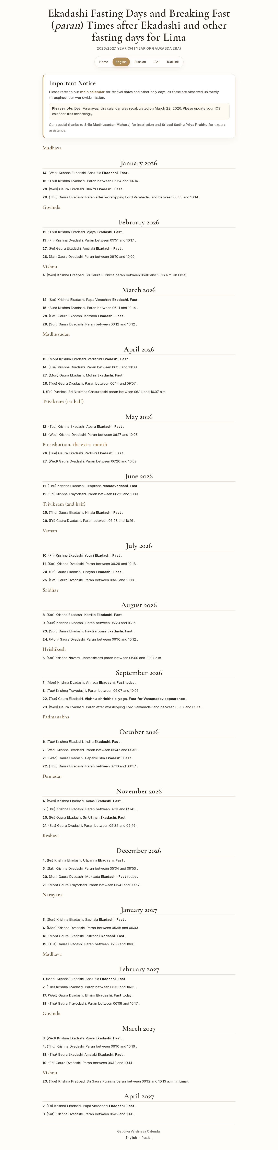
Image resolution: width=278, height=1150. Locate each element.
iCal (156, 62)
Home (103, 62)
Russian (140, 62)
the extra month (90, 444)
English (121, 62)
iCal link (173, 62)
